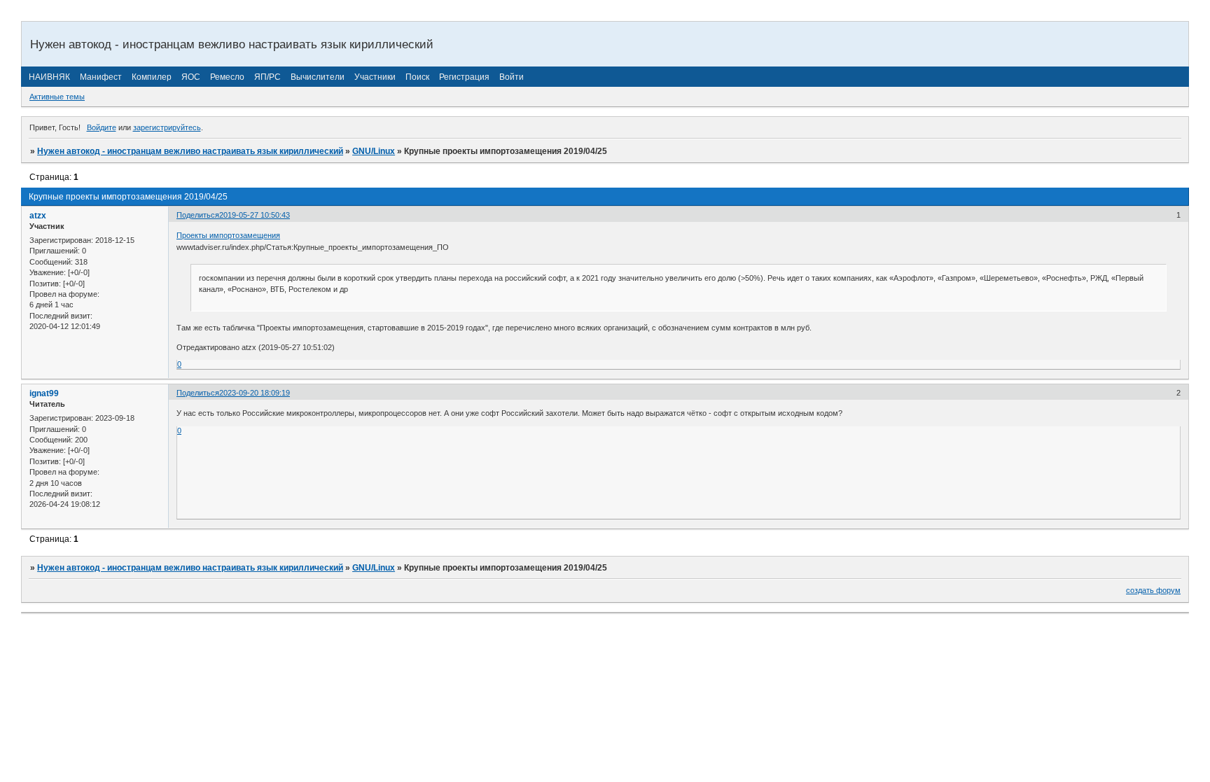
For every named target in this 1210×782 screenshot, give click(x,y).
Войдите (101, 127)
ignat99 (44, 393)
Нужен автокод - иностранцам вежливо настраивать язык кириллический (190, 151)
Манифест (101, 77)
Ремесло (227, 77)
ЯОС (190, 77)
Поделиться (197, 215)
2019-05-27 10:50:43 (254, 215)
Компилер (152, 77)
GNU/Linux (373, 151)
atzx (37, 216)
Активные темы (57, 96)
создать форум (1153, 590)
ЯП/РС (267, 77)
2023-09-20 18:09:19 (254, 393)
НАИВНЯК (49, 77)
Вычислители (318, 77)
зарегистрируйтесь (167, 127)
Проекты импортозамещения (228, 235)
